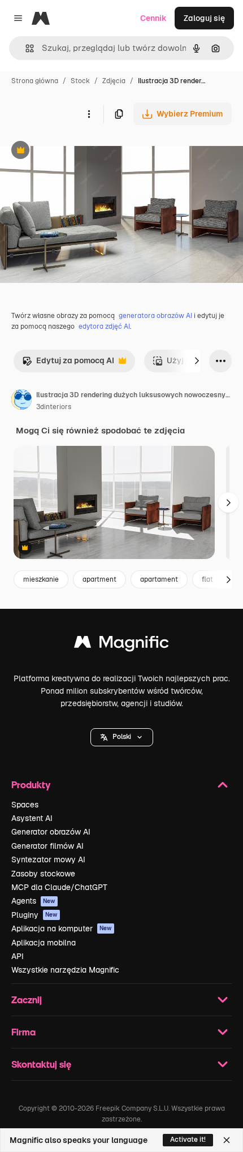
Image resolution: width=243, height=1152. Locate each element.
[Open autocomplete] (25, 48)
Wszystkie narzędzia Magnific (65, 970)
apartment (99, 579)
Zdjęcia (113, 80)
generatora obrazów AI (155, 315)
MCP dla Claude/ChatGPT (59, 887)
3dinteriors (53, 406)
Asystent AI (32, 818)
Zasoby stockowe (43, 874)
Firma (23, 1032)
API (17, 956)
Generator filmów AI (47, 846)
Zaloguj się (204, 18)
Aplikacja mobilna (43, 943)
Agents (33, 901)
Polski (121, 736)
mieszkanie (41, 579)
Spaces (24, 804)
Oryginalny (78, 151)
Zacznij (26, 999)
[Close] (226, 1140)
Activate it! (188, 1139)
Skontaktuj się (41, 1064)
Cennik (153, 18)
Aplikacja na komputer (61, 928)
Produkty (30, 784)
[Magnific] (121, 645)
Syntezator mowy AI (48, 859)
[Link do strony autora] (21, 401)
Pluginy (34, 915)
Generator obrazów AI (50, 832)
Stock (80, 80)
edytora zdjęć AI (104, 326)
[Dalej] (196, 361)
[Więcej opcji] (88, 113)
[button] (121, 737)
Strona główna (34, 80)
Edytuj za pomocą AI (68, 363)
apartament (159, 579)
